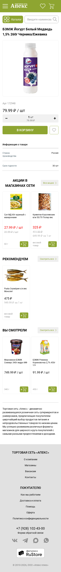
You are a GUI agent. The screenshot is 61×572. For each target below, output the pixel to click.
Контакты (30, 477)
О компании (30, 459)
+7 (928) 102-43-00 (30, 528)
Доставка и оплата (30, 500)
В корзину (25, 130)
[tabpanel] (16, 220)
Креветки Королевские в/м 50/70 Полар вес (44, 216)
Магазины (30, 465)
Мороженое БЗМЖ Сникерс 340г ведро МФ (15, 361)
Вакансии (30, 471)
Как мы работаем (30, 494)
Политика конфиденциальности (30, 518)
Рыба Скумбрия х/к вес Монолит (15, 290)
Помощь (30, 506)
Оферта (30, 512)
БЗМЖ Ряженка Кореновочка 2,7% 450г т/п (44, 362)
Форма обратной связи (30, 532)
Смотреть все (47, 259)
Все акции (48, 183)
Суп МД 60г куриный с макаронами (15, 216)
